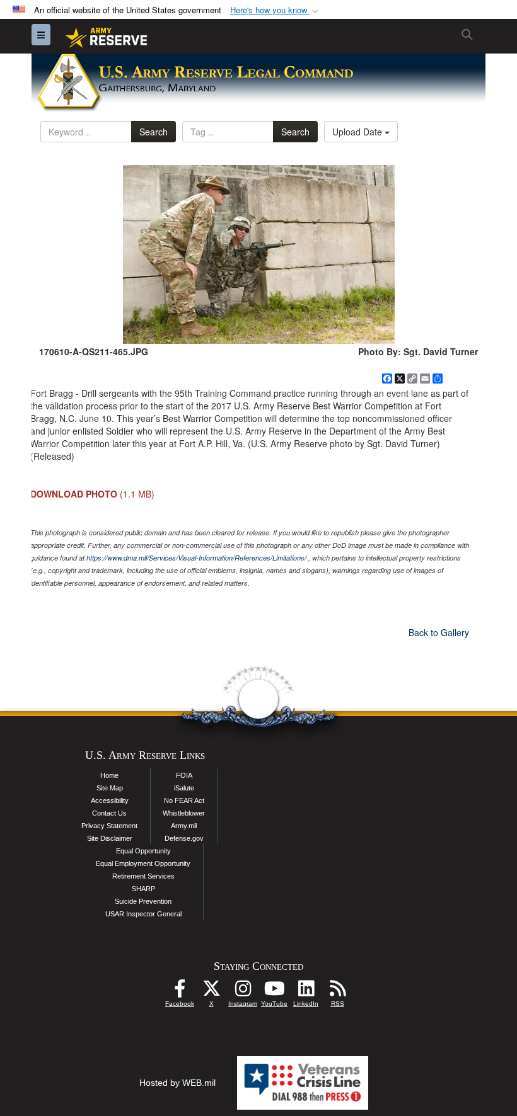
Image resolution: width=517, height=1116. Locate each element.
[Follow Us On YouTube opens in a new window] (274, 992)
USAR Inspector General (143, 914)
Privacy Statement (109, 825)
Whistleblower (184, 813)
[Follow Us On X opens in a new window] (211, 992)
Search (153, 131)
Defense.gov (184, 838)
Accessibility (110, 800)
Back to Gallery (439, 632)
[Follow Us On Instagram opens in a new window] (242, 992)
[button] (275, 10)
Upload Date (358, 131)
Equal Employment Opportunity (143, 863)
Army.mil (184, 825)
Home (109, 775)
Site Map (109, 788)
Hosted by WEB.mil (177, 1083)
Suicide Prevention (143, 901)
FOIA (184, 775)
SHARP (143, 888)
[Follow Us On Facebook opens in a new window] (179, 992)
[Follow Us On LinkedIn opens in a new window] (306, 992)
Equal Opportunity (143, 851)
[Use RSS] (337, 992)
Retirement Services (143, 876)
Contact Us (109, 813)
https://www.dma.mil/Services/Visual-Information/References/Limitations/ (196, 557)
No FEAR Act (184, 800)
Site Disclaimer (109, 838)
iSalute (184, 788)
